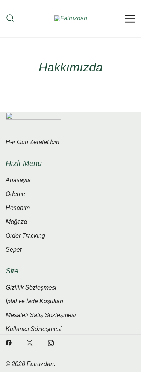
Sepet (13, 249)
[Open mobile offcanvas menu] (130, 19)
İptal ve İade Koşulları (34, 301)
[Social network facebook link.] (9, 342)
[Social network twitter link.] (30, 342)
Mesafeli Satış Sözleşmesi (41, 315)
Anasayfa (18, 180)
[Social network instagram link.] (51, 342)
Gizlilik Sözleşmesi (31, 287)
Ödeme (15, 194)
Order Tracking (25, 235)
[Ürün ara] (10, 19)
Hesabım (18, 208)
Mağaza (16, 222)
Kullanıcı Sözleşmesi (34, 329)
